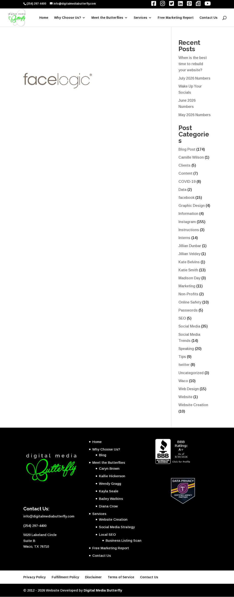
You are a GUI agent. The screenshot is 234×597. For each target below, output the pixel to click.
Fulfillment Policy (65, 577)
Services (140, 17)
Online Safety (189, 302)
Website (185, 397)
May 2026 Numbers (194, 115)
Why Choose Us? (67, 17)
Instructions (188, 230)
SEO (182, 318)
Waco (183, 381)
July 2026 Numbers (194, 78)
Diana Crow (108, 506)
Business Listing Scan (123, 540)
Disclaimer (93, 577)
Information (188, 214)
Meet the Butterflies (107, 17)
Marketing (186, 286)
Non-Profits (188, 294)
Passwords (188, 310)
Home (43, 17)
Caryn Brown (109, 468)
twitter (184, 365)
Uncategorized (191, 373)
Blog (102, 455)
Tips (182, 357)
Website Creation (193, 405)
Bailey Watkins (111, 499)
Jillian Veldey (189, 254)
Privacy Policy (34, 577)
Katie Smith (188, 270)
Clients (184, 165)
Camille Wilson (191, 157)
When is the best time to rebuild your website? (192, 64)
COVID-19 (187, 182)
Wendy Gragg (110, 483)
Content (185, 173)
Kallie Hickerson (112, 476)
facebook (186, 198)
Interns (184, 238)
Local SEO (107, 534)
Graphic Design (191, 206)
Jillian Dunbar (189, 246)
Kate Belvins (189, 262)
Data (182, 190)
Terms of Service (121, 577)
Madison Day (189, 278)
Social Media (189, 326)
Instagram (187, 222)
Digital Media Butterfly (103, 590)
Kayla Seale (108, 491)
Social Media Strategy (117, 527)
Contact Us (208, 17)
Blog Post (186, 149)
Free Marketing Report (176, 17)
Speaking (186, 349)
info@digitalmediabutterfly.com (48, 516)
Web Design (188, 389)
